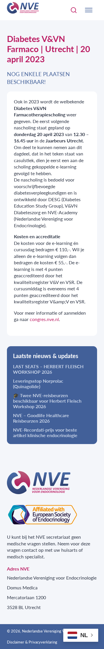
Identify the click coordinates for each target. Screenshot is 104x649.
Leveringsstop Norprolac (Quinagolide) (38, 383)
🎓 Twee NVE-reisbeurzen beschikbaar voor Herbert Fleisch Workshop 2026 (47, 401)
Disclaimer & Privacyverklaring (32, 642)
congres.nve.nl (44, 319)
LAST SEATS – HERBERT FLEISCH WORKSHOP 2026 (48, 369)
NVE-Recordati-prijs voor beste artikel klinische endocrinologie (45, 432)
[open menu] (88, 10)
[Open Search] (73, 10)
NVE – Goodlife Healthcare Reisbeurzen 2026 (41, 418)
